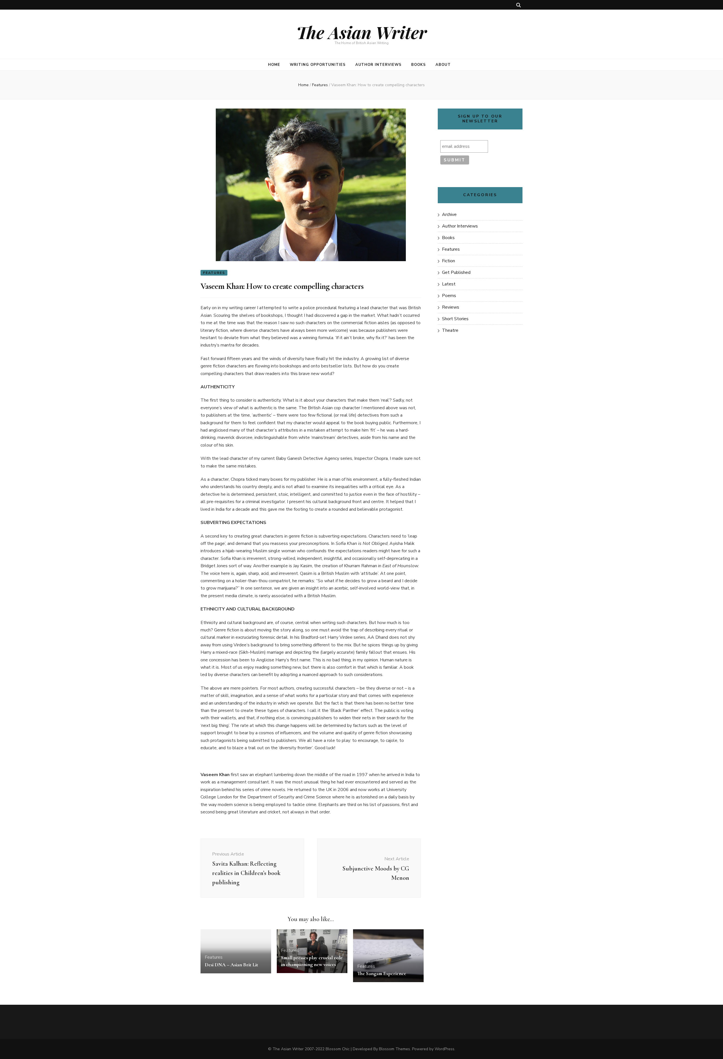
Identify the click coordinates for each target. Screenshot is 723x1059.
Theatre (450, 330)
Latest (449, 284)
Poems (449, 296)
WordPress (444, 1049)
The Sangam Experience (381, 973)
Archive (449, 214)
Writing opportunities (317, 64)
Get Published (456, 272)
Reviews (450, 307)
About (443, 64)
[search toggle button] (518, 5)
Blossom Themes (394, 1049)
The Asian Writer (361, 32)
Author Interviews (378, 64)
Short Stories (455, 319)
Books (418, 64)
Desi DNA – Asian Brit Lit (231, 964)
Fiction (448, 261)
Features (214, 272)
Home (274, 64)
